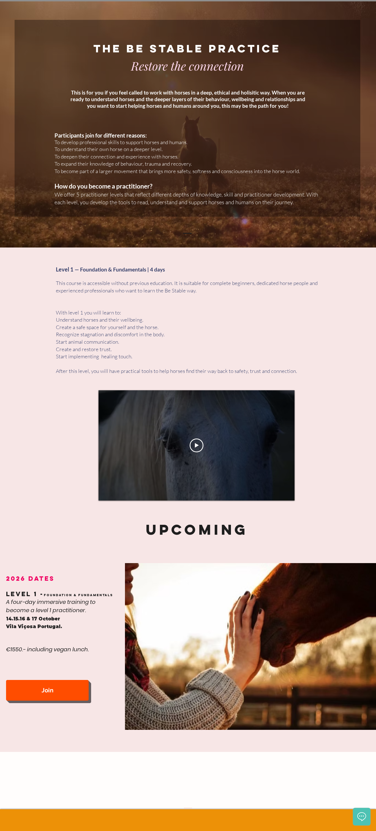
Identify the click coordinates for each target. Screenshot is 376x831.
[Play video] (196, 445)
